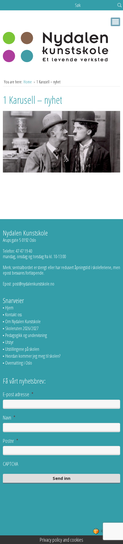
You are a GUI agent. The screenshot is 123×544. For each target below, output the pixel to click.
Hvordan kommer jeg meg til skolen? (32, 356)
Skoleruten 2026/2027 (21, 328)
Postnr (10, 440)
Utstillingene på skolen (22, 349)
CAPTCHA (10, 463)
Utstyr (9, 342)
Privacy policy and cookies (61, 539)
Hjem (9, 307)
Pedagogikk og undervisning (26, 335)
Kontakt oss (13, 314)
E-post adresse (18, 394)
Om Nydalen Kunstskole (23, 321)
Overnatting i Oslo (18, 363)
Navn (9, 417)
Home (28, 82)
